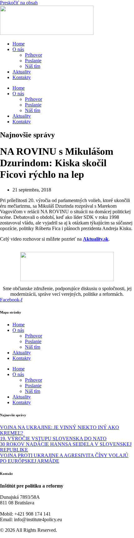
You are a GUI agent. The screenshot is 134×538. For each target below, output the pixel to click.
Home (18, 43)
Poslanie (33, 60)
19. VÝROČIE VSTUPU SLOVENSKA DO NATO (53, 438)
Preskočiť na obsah (19, 2)
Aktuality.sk (95, 239)
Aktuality (21, 71)
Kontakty (21, 77)
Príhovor (33, 55)
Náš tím (32, 66)
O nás (18, 49)
